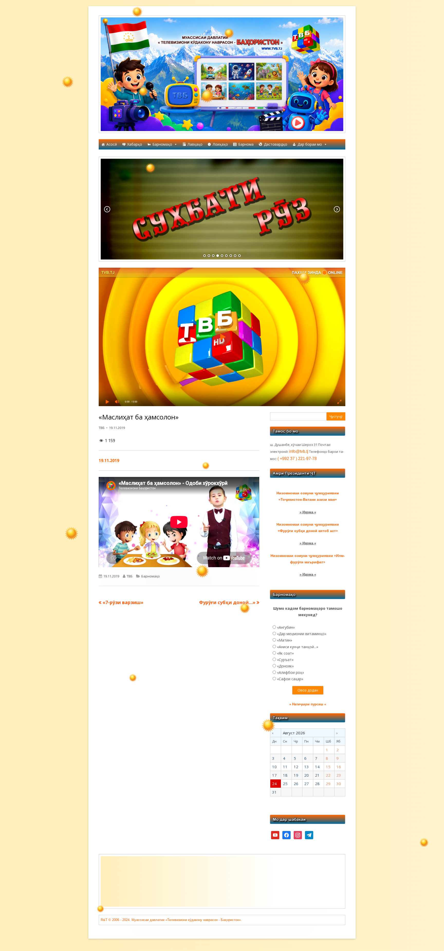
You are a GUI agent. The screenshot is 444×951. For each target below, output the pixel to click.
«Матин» (284, 640)
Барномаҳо (162, 144)
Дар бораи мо (310, 144)
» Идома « (308, 512)
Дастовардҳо (275, 144)
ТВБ (102, 427)
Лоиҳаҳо (220, 144)
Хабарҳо (134, 144)
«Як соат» (285, 653)
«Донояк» (285, 666)
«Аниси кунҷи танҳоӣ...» (297, 646)
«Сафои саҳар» (290, 678)
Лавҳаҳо (195, 144)
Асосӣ (111, 144)
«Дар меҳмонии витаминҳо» (301, 633)
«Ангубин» (286, 627)
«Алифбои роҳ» (290, 672)
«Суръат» (285, 659)
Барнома (246, 144)
